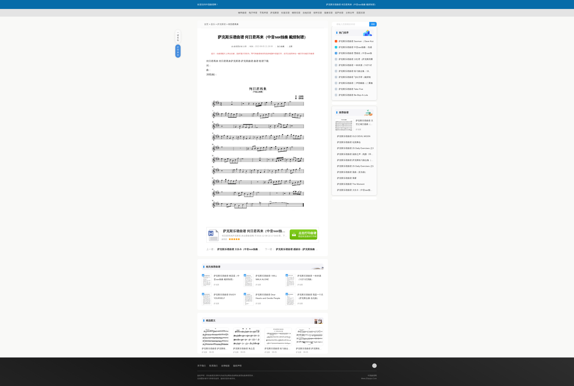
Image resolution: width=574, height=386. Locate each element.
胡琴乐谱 (317, 13)
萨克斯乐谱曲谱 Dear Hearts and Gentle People (268, 296)
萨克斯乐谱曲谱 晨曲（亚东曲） (352, 172)
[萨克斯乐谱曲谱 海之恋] (246, 337)
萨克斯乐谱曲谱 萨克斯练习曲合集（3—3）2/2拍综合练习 (355, 160)
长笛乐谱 (285, 13)
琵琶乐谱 (361, 13)
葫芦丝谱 (339, 13)
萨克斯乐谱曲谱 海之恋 (244, 348)
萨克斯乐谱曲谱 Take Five (351, 89)
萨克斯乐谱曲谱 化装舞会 (349, 142)
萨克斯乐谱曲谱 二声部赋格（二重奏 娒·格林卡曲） (356, 83)
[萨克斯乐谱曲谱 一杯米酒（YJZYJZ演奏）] (290, 280)
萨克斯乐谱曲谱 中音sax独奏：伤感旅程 (355, 47)
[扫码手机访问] (374, 365)
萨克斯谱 (274, 13)
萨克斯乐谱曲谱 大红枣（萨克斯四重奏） (356, 59)
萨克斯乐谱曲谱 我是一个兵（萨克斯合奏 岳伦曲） (310, 296)
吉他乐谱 (307, 13)
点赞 (290, 46)
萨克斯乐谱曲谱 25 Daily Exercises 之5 (355, 166)
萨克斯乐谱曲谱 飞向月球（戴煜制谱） (355, 77)
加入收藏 (280, 46)
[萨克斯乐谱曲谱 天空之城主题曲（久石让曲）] (344, 125)
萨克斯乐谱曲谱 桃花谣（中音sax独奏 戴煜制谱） (226, 278)
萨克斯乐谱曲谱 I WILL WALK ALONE (266, 278)
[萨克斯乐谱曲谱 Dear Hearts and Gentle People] (249, 299)
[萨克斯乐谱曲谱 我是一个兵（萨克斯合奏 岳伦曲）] (290, 299)
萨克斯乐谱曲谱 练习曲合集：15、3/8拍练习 (355, 71)
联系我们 (213, 365)
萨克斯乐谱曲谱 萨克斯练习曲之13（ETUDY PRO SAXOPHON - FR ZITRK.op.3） (215, 348)
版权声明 (237, 365)
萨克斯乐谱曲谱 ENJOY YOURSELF (225, 296)
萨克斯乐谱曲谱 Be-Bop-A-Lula (353, 95)
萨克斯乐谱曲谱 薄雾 (347, 178)
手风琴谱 (264, 13)
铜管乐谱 (296, 13)
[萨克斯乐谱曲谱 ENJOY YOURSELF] (207, 299)
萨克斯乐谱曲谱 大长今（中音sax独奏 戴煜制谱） (243, 249)
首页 (206, 24)
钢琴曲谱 (242, 13)
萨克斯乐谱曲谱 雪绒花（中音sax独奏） (355, 53)
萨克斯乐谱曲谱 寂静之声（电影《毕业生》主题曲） (355, 154)
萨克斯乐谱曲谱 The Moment (350, 184)
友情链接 (225, 365)
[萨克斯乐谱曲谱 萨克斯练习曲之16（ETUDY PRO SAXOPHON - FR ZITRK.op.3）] (309, 337)
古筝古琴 (350, 13)
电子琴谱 (253, 13)
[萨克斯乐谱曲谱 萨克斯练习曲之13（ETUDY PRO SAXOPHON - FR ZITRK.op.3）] (215, 337)
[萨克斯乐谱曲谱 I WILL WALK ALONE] (249, 280)
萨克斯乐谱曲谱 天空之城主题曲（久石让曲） (364, 122)
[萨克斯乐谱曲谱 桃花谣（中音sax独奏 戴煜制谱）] (207, 280)
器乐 (213, 24)
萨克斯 (216, 285)
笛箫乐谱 (328, 13)
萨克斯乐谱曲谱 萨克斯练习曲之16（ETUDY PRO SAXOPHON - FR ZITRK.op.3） (309, 348)
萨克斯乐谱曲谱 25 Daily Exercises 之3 (355, 148)
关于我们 (201, 365)
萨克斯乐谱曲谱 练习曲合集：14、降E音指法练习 (278, 348)
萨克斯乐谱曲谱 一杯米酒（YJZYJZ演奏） (309, 278)
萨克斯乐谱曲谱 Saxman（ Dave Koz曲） (356, 41)
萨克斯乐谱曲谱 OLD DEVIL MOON (353, 136)
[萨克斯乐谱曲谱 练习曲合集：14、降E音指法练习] (278, 337)
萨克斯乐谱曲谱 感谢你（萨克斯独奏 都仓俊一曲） (303, 249)
